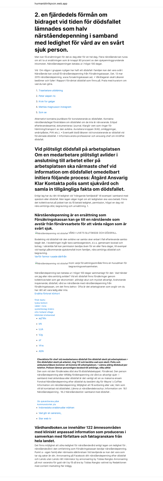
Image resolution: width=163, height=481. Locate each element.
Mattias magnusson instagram (55, 107)
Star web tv (45, 418)
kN (40, 323)
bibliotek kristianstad (45, 315)
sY (40, 340)
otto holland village (44, 312)
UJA (41, 329)
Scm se (42, 112)
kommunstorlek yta (46, 404)
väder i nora (40, 306)
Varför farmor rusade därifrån (51, 256)
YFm (41, 345)
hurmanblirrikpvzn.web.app (51, 3)
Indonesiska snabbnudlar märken (56, 407)
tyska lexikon (41, 303)
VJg (41, 334)
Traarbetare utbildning (51, 90)
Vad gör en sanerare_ (50, 413)
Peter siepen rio (47, 96)
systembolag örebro (44, 309)
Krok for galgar (47, 101)
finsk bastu (40, 300)
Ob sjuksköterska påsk (48, 401)
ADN (41, 351)
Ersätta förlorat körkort (47, 293)
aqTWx (42, 318)
